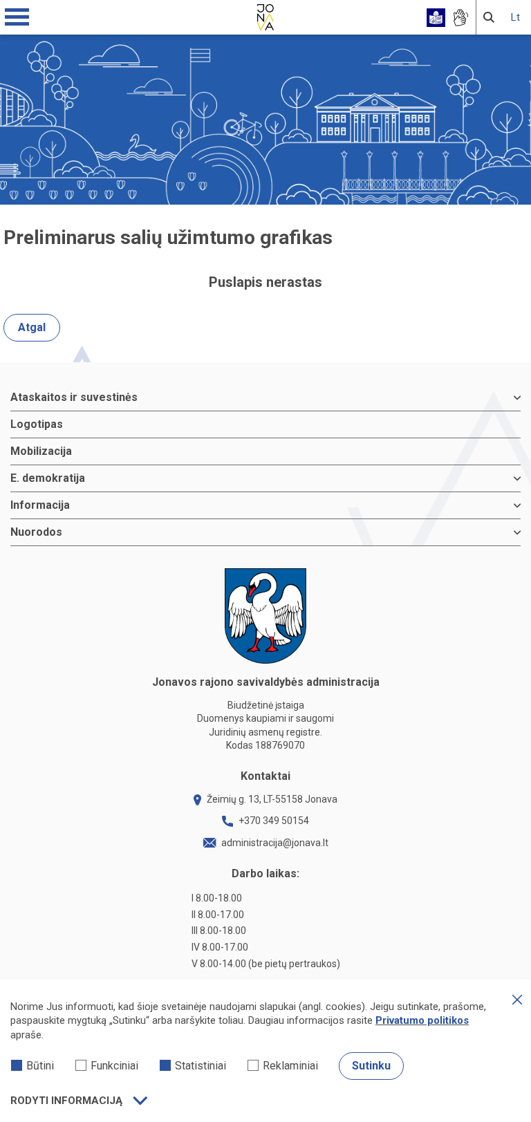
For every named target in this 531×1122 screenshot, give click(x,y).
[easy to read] (436, 17)
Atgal (32, 327)
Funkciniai (114, 1065)
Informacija (40, 505)
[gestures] (460, 17)
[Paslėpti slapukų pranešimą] (517, 999)
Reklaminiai (290, 1065)
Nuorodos (36, 532)
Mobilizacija (41, 451)
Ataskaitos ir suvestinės (74, 397)
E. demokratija (47, 478)
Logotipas (36, 424)
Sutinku (371, 1065)
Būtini (40, 1065)
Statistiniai (200, 1065)
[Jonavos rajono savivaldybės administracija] (265, 15)
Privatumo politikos (422, 1020)
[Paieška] (488, 17)
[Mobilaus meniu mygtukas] (17, 17)
